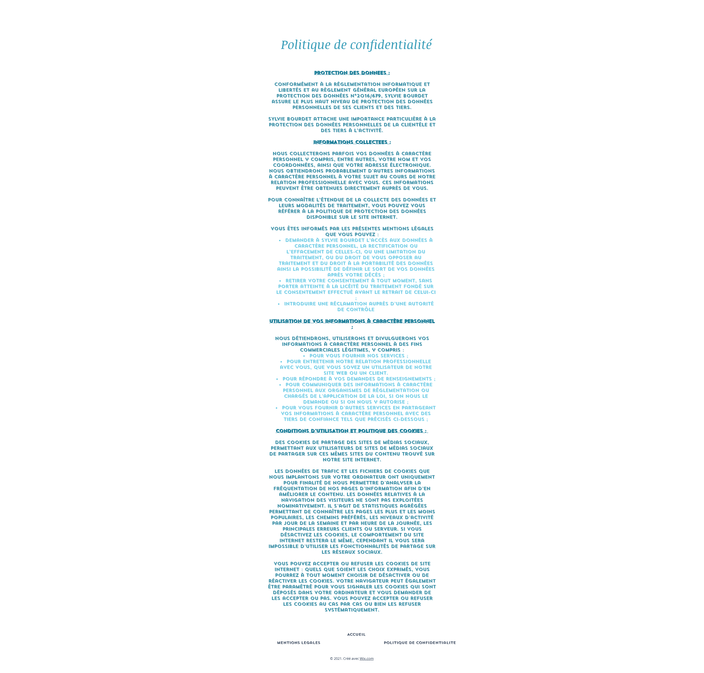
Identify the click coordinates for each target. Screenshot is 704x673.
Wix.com (367, 658)
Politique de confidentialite (420, 642)
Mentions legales (298, 642)
